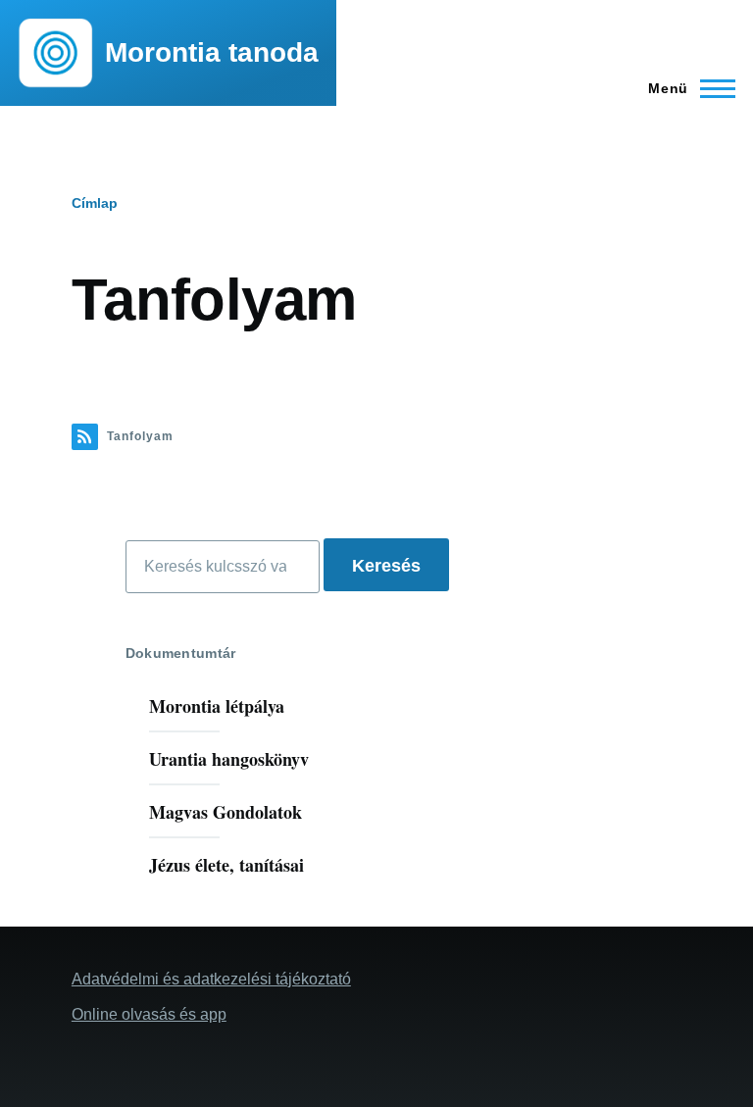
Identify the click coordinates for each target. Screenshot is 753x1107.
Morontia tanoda (212, 52)
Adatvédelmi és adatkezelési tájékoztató (211, 979)
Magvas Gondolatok (225, 812)
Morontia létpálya (216, 706)
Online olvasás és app (149, 1014)
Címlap (95, 203)
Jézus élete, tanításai (226, 865)
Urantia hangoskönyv (229, 759)
